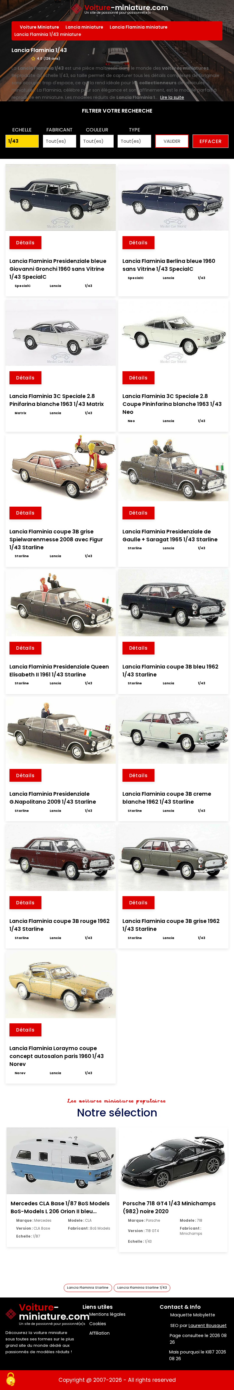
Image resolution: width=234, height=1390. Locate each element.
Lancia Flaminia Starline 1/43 (142, 1287)
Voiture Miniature (40, 27)
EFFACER (211, 141)
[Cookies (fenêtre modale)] (10, 1379)
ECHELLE (22, 129)
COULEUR (97, 129)
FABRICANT (59, 129)
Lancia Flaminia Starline (87, 1287)
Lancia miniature (85, 27)
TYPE (134, 129)
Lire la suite (172, 97)
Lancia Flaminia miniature (139, 27)
